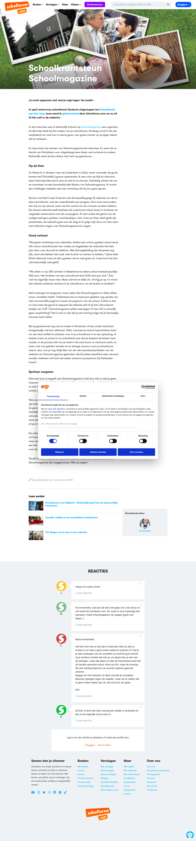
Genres (81, 774)
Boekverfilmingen (86, 786)
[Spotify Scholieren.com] (61, 793)
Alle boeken (83, 766)
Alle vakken (129, 766)
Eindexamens (94, 4)
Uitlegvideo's (130, 790)
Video (65, 4)
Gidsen (75, 4)
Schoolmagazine (91, 126)
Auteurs (81, 770)
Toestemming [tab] (53, 396)
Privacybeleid (153, 774)
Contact (151, 778)
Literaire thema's (85, 778)
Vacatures (151, 782)
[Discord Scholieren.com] (55, 793)
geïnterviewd (70, 113)
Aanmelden (104, 745)
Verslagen (51, 4)
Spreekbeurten (107, 786)
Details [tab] (83, 396)
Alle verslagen (107, 766)
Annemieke (145, 530)
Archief (127, 794)
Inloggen (182, 4)
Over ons (151, 766)
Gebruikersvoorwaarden (158, 770)
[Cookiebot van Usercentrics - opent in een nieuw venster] (143, 387)
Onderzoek (152, 790)
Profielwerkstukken (109, 782)
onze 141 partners (56, 409)
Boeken (37, 4)
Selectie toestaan (98, 452)
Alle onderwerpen (132, 774)
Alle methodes (130, 770)
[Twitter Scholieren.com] (45, 793)
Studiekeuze (129, 778)
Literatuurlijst (84, 782)
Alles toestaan (136, 452)
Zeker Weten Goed (109, 790)
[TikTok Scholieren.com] (65, 793)
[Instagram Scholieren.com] (39, 793)
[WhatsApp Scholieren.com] (50, 793)
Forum (127, 786)
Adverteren (152, 786)
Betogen (104, 778)
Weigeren (59, 452)
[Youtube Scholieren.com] (34, 793)
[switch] (83, 441)
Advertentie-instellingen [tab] (113, 396)
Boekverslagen (107, 770)
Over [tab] (143, 396)
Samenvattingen (108, 774)
